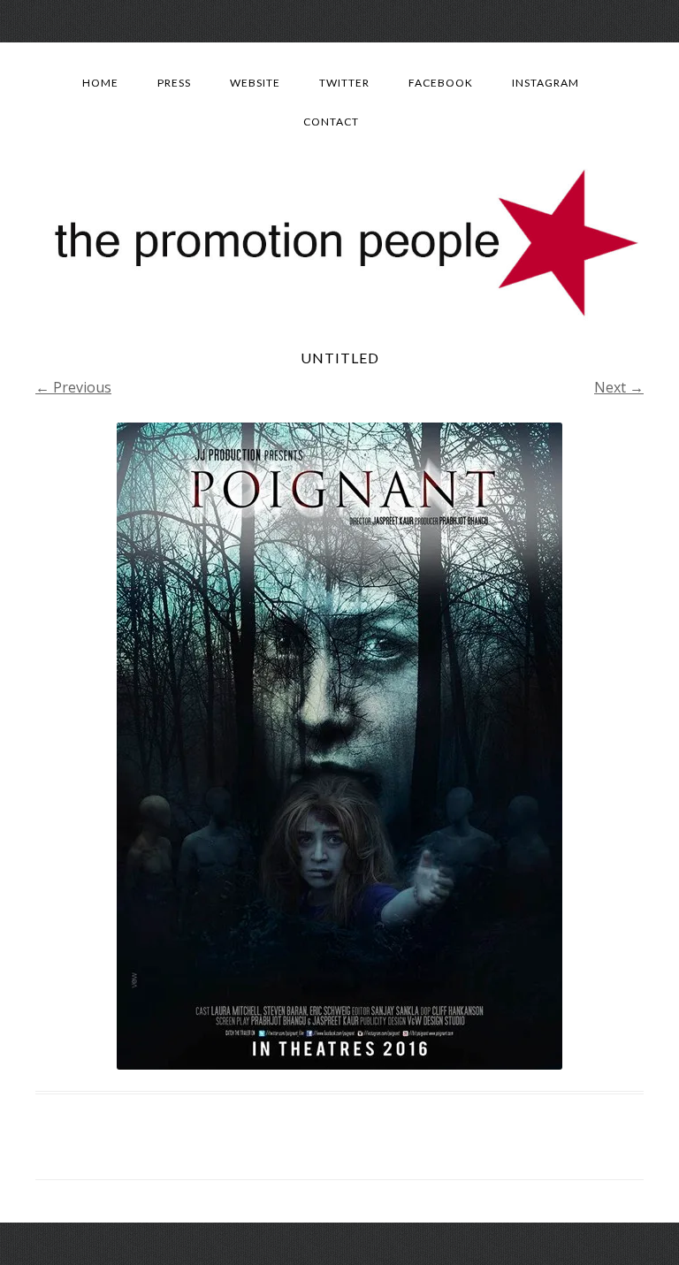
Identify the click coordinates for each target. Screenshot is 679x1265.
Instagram (545, 82)
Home (100, 82)
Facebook (440, 82)
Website (255, 82)
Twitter (344, 82)
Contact (331, 121)
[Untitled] (339, 746)
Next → (619, 387)
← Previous (73, 387)
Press (174, 82)
